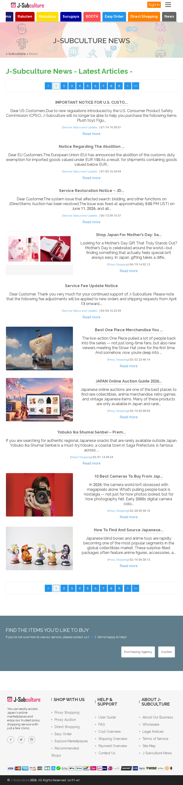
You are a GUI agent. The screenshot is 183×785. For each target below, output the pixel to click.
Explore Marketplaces (71, 741)
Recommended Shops (65, 751)
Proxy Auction (65, 720)
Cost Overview (109, 731)
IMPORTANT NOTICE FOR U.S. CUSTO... (91, 102)
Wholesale (150, 724)
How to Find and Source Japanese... (128, 530)
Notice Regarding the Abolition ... (91, 146)
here (92, 637)
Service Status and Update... (81, 127)
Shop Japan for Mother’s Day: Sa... (129, 234)
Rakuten (25, 16)
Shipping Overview (112, 739)
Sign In (154, 5)
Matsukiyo (47, 16)
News (169, 16)
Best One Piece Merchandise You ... (129, 330)
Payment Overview (112, 746)
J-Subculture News (157, 753)
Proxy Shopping (118, 264)
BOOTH (92, 16)
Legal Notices (153, 731)
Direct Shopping (144, 16)
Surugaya (71, 16)
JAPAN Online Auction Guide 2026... (129, 381)
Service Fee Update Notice (91, 286)
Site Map (149, 746)
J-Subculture (16, 54)
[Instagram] (31, 739)
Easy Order (114, 16)
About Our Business (157, 717)
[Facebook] (10, 739)
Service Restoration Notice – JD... (91, 190)
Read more (92, 133)
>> (135, 86)
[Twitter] (21, 739)
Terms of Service (155, 739)
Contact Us (106, 753)
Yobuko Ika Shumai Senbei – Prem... (91, 432)
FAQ (101, 724)
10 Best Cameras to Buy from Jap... (128, 476)
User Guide (107, 717)
